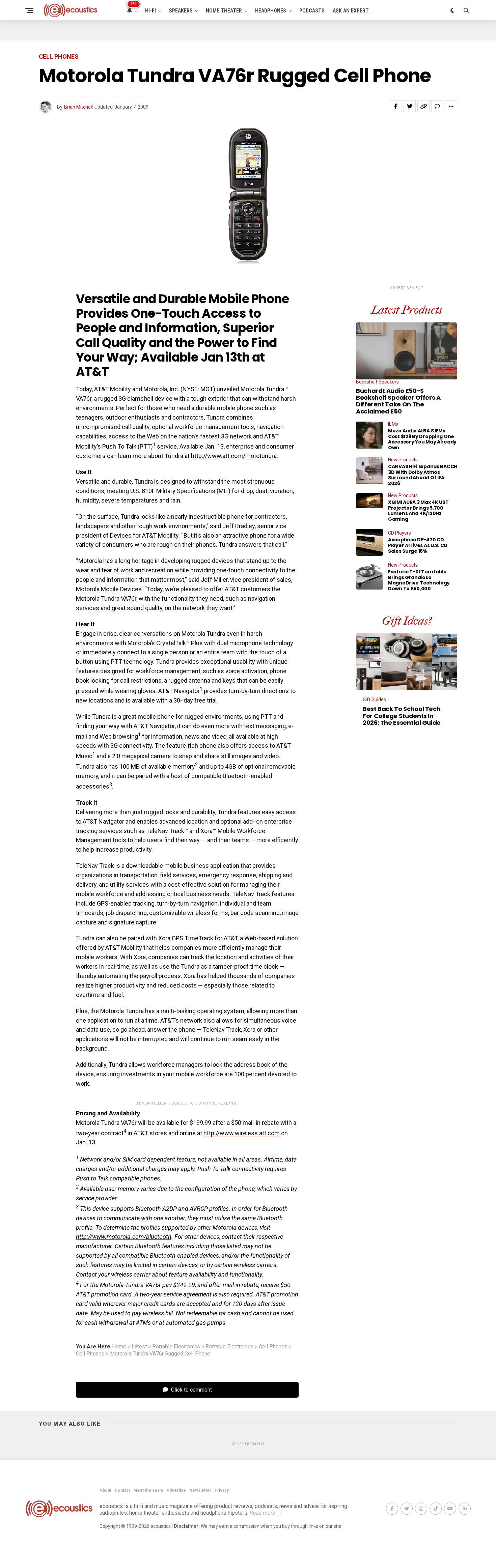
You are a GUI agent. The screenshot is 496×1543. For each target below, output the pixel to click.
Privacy (222, 1490)
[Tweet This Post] (410, 106)
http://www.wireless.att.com (241, 1133)
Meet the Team (148, 1490)
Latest (139, 1346)
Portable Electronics (176, 1346)
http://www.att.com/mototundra (234, 455)
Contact (122, 1490)
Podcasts (312, 10)
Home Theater (224, 10)
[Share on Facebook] (396, 106)
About (105, 1490)
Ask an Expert (351, 10)
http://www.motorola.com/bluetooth (123, 1236)
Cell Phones (273, 1346)
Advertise (176, 1490)
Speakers (181, 10)
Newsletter (200, 1490)
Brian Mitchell (78, 107)
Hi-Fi (150, 10)
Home (119, 1346)
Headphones (270, 10)
